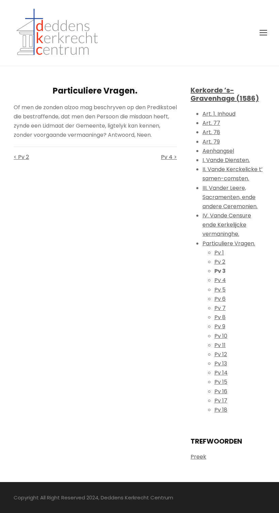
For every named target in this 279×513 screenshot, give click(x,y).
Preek (198, 457)
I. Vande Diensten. (226, 160)
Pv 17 (220, 400)
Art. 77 (211, 123)
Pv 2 (219, 262)
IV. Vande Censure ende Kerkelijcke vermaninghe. (226, 225)
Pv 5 (220, 290)
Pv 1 (219, 252)
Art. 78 (211, 132)
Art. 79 (211, 142)
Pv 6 (220, 299)
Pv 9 (219, 326)
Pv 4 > (169, 157)
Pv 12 (220, 354)
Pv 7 (220, 308)
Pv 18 (220, 410)
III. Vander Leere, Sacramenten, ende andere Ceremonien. (230, 197)
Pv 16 (220, 391)
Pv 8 (220, 317)
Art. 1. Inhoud (218, 114)
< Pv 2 (21, 157)
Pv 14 (221, 373)
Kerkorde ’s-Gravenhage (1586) (225, 94)
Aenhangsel (218, 151)
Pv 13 (220, 363)
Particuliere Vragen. (228, 243)
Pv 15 (220, 382)
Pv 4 (220, 280)
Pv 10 (220, 336)
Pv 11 (220, 345)
